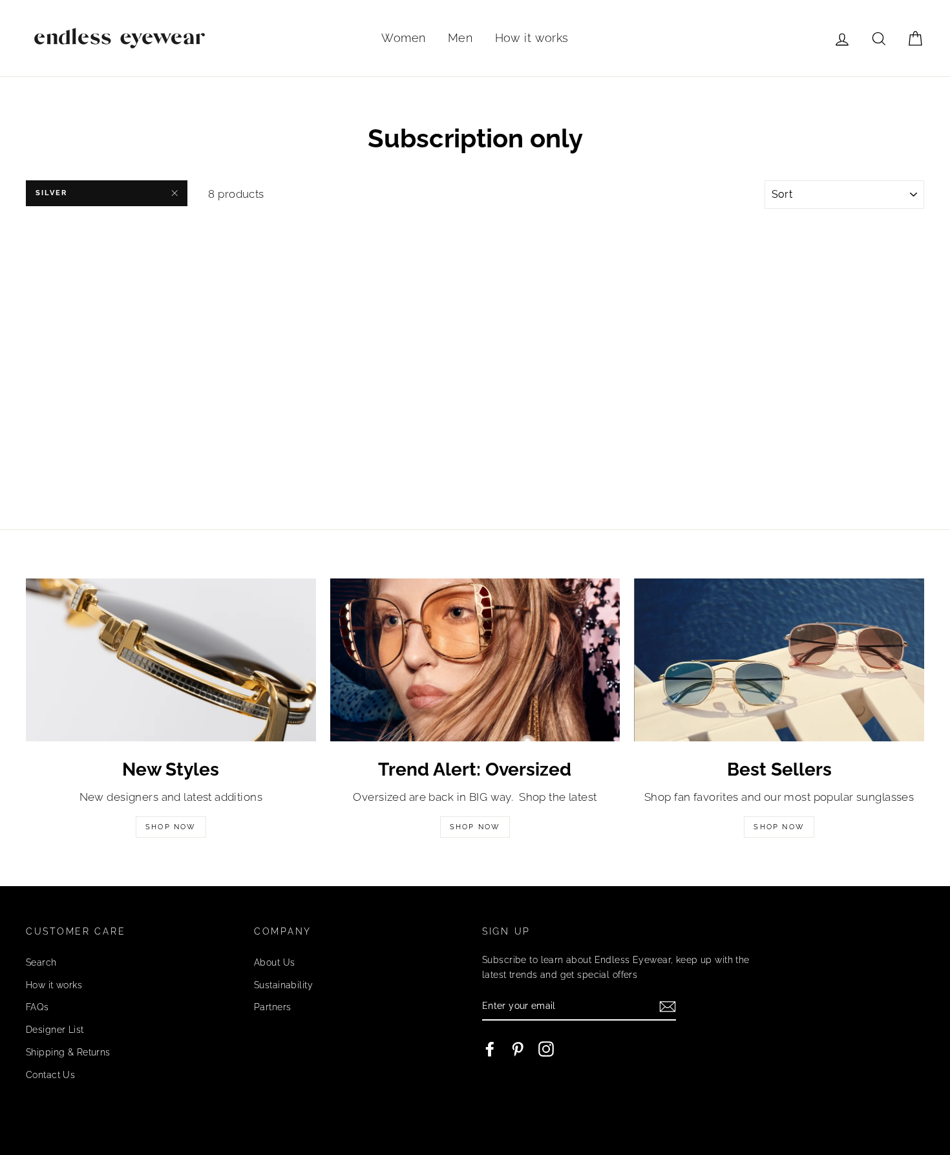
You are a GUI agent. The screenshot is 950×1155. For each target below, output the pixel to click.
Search (41, 962)
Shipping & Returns (68, 1051)
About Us (274, 962)
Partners (272, 1006)
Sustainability (283, 984)
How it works (532, 38)
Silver (51, 193)
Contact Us (50, 1074)
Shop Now (170, 827)
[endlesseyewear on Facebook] (490, 1048)
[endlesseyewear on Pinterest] (517, 1048)
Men (460, 38)
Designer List (55, 1029)
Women (403, 38)
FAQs (37, 1006)
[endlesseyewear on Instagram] (546, 1048)
